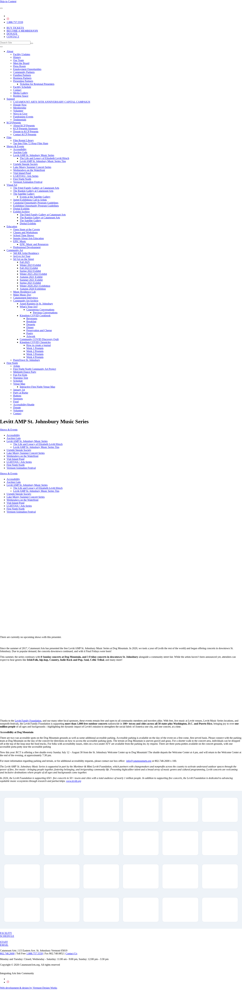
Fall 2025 (25, 262)
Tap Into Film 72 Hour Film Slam (30, 143)
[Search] (31, 43)
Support (11, 98)
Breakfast (31, 321)
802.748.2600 (7, 953)
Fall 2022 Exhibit (29, 268)
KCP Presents (14, 122)
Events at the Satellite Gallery (35, 196)
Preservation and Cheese (39, 330)
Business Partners (22, 78)
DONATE (12, 33)
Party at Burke (20, 392)
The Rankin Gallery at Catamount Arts (33, 190)
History (17, 57)
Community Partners (24, 72)
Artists (16, 366)
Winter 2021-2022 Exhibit (33, 274)
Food (16, 401)
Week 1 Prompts (34, 348)
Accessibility (20, 149)
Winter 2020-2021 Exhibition (35, 285)
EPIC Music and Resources (34, 244)
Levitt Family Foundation (28, 720)
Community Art (15, 250)
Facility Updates (21, 54)
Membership (19, 107)
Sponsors (18, 398)
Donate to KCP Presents (25, 131)
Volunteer (18, 110)
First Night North (22, 179)
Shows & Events (15, 146)
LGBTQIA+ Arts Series (25, 176)
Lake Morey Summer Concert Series (32, 167)
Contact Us (71, 953)
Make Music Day (22, 294)
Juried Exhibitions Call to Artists (30, 199)
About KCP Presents (24, 125)
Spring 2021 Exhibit (30, 282)
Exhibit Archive (21, 211)
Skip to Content (8, 1)
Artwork (30, 336)
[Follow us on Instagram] (8, 982)
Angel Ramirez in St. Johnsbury (36, 303)
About (10, 51)
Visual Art (12, 185)
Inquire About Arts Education (28, 238)
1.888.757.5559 (15, 22)
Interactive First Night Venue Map (37, 386)
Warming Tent (20, 377)
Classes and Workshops (25, 232)
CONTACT (13, 36)
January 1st (19, 389)
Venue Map (19, 383)
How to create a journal (38, 345)
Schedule (18, 380)
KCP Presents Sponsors (25, 128)
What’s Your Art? (29, 306)
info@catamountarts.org (138, 761)
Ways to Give (20, 113)
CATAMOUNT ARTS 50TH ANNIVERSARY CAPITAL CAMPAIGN (51, 101)
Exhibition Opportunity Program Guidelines (36, 205)
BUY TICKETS (15, 27)
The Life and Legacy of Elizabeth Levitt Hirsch (44, 158)
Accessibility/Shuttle (23, 404)
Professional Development (26, 247)
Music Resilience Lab (24, 291)
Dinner (30, 327)
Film (9, 137)
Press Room (19, 66)
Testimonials (19, 119)
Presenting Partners (23, 81)
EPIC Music (19, 241)
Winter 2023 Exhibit (30, 265)
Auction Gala (20, 152)
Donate (17, 407)
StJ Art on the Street (23, 259)
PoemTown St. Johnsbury (26, 360)
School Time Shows (23, 235)
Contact (17, 90)
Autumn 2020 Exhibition (33, 288)
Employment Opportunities (27, 69)
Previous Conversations (45, 312)
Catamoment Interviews (25, 297)
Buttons (17, 395)
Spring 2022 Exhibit (30, 271)
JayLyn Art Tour (21, 256)
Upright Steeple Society (25, 164)
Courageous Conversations (40, 309)
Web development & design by (28, 987)
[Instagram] (8, 19)
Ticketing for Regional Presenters (37, 84)
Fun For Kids (20, 374)
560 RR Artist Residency (26, 253)
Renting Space (20, 95)
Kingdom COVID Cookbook (35, 315)
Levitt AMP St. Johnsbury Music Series (33, 155)
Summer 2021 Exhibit (31, 280)
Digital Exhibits (21, 208)
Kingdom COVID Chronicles (35, 342)
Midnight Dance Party (24, 372)
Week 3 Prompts (34, 354)
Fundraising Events (23, 116)
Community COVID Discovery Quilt (39, 339)
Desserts (30, 324)
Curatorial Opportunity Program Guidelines (35, 202)
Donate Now (20, 104)
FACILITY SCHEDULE (7, 934)
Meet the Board (21, 63)
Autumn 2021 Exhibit (31, 277)
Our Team (18, 60)
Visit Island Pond (22, 173)
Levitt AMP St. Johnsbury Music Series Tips (43, 161)
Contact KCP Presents (24, 134)
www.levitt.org (73, 781)
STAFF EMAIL (4, 943)
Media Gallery (20, 93)
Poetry (29, 333)
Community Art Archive (25, 300)
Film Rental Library (23, 140)
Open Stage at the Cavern (26, 229)
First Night (12, 363)
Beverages (31, 318)
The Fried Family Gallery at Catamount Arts (36, 187)
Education (12, 226)
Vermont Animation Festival (27, 182)
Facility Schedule (22, 87)
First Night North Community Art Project (34, 369)
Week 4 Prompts (34, 357)
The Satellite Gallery (24, 193)
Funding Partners (22, 75)
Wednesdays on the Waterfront (29, 170)
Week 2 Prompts (34, 351)
